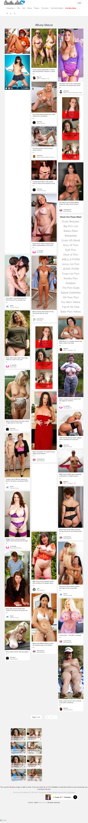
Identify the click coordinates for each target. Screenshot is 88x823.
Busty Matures (67, 211)
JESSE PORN (71, 269)
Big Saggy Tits (67, 408)
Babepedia (71, 235)
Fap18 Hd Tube (70, 307)
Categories (10, 8)
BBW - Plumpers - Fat (43, 78)
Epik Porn (70, 250)
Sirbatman (40, 155)
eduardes (66, 91)
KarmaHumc (40, 319)
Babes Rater (71, 231)
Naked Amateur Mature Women (45, 157)
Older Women (41, 590)
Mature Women (41, 123)
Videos (29, 8)
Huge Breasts (14, 659)
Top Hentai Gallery (57, 8)
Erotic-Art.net (42, 802)
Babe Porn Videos (71, 311)
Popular (36, 8)
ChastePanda (67, 209)
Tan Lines (39, 320)
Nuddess (71, 283)
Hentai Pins (62, 792)
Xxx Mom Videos (70, 302)
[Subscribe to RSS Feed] (10, 13)
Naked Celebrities (71, 292)
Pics (18, 8)
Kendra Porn (71, 278)
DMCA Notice (52, 792)
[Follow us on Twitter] (7, 13)
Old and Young (14, 307)
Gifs (23, 8)
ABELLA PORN (71, 259)
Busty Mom (40, 252)
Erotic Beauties (70, 221)
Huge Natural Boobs (15, 548)
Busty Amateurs (68, 710)
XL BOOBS (40, 251)
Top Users (44, 8)
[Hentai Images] (17, 41)
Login (79, 3)
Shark (11, 305)
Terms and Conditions (20, 792)
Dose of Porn (70, 254)
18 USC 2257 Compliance (38, 792)
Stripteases (71, 792)
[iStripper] (17, 72)
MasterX (39, 77)
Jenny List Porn (71, 264)
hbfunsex (39, 122)
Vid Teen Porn (71, 297)
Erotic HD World (71, 240)
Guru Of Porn (70, 245)
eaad (38, 588)
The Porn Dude (70, 287)
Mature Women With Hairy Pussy (72, 92)
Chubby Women (41, 190)
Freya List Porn (70, 273)
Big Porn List (71, 226)
